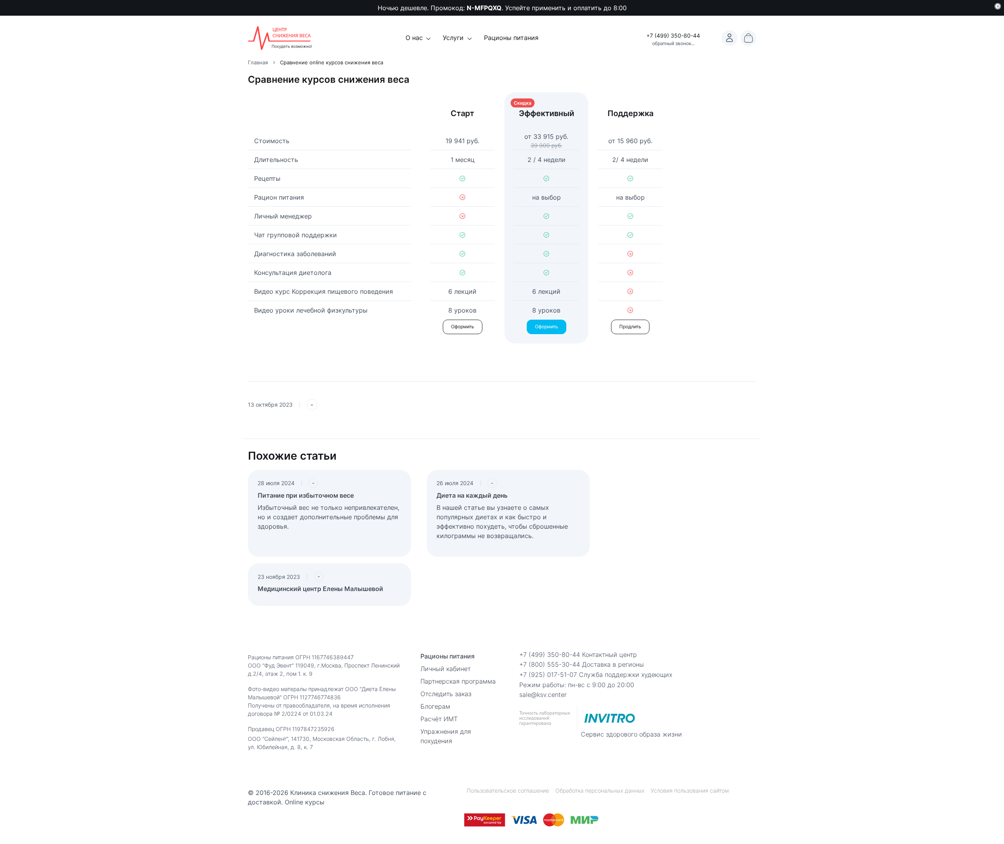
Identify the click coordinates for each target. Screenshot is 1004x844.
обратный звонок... (673, 43)
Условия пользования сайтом (690, 790)
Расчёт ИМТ (439, 719)
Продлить (630, 326)
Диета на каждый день (472, 495)
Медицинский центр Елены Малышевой (320, 589)
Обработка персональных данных (599, 790)
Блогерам (435, 706)
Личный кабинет (445, 669)
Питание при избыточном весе (306, 495)
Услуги (453, 38)
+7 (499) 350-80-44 (673, 35)
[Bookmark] (729, 38)
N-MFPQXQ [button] (484, 8)
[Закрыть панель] (998, 6)
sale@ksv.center (543, 694)
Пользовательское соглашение (508, 790)
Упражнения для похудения (445, 736)
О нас (414, 38)
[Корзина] (748, 38)
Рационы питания (511, 38)
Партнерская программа (458, 681)
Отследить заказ (445, 694)
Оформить (462, 326)
